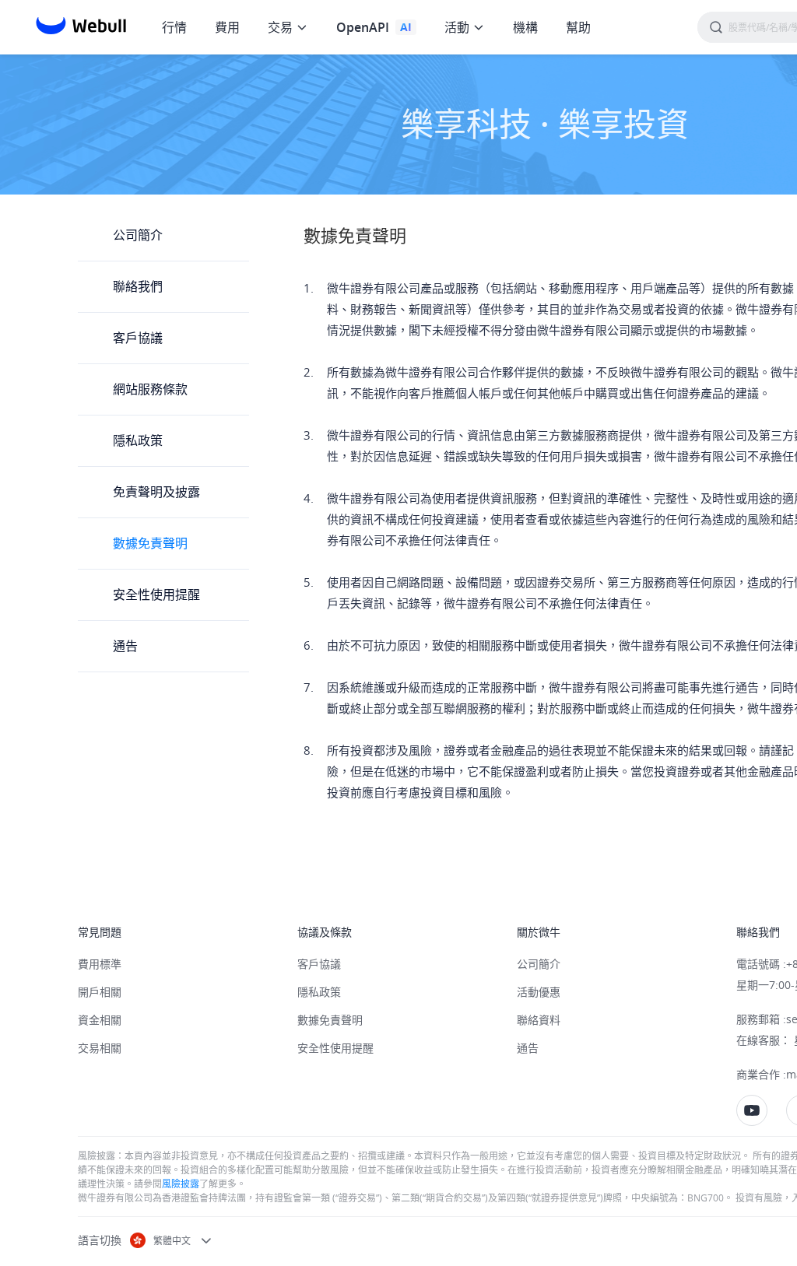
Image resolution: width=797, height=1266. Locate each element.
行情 (174, 27)
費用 (227, 27)
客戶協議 (138, 337)
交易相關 (99, 1047)
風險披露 (180, 1183)
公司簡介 (138, 235)
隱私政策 (138, 440)
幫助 (578, 27)
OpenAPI (362, 27)
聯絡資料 (538, 1019)
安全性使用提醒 (156, 594)
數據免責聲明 (150, 543)
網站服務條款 (150, 389)
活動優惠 (538, 991)
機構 (525, 27)
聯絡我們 (138, 286)
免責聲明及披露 (156, 491)
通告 (125, 645)
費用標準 (99, 963)
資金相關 (99, 1019)
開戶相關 (99, 991)
